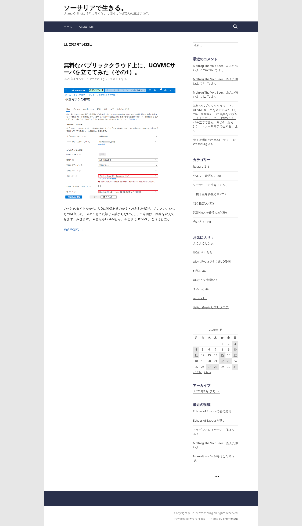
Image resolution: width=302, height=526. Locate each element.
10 (235, 349)
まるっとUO (201, 289)
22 (222, 361)
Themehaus (230, 519)
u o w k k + (200, 298)
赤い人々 (199, 222)
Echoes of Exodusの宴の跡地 (212, 411)
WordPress (197, 519)
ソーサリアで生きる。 (95, 7)
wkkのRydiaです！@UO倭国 (212, 261)
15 (222, 355)
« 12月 (197, 372)
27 (209, 367)
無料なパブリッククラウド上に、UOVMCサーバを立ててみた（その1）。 (119, 68)
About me (86, 27)
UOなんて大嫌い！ (205, 280)
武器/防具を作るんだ (207, 212)
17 (235, 355)
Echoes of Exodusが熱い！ (210, 420)
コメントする (118, 79)
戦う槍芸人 (200, 203)
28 (215, 367)
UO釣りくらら (202, 252)
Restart (198, 166)
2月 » (207, 372)
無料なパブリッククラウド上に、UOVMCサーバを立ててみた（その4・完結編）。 (215, 110)
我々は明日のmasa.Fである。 (212, 140)
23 (228, 361)
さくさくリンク (203, 243)
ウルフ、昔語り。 (205, 176)
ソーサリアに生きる (206, 185)
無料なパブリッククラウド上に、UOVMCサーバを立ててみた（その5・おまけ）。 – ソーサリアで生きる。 (215, 120)
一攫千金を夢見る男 (206, 194)
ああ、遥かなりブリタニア (211, 307)
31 (235, 367)
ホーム (68, 27)
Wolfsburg (97, 79)
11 (196, 355)
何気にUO (199, 271)
